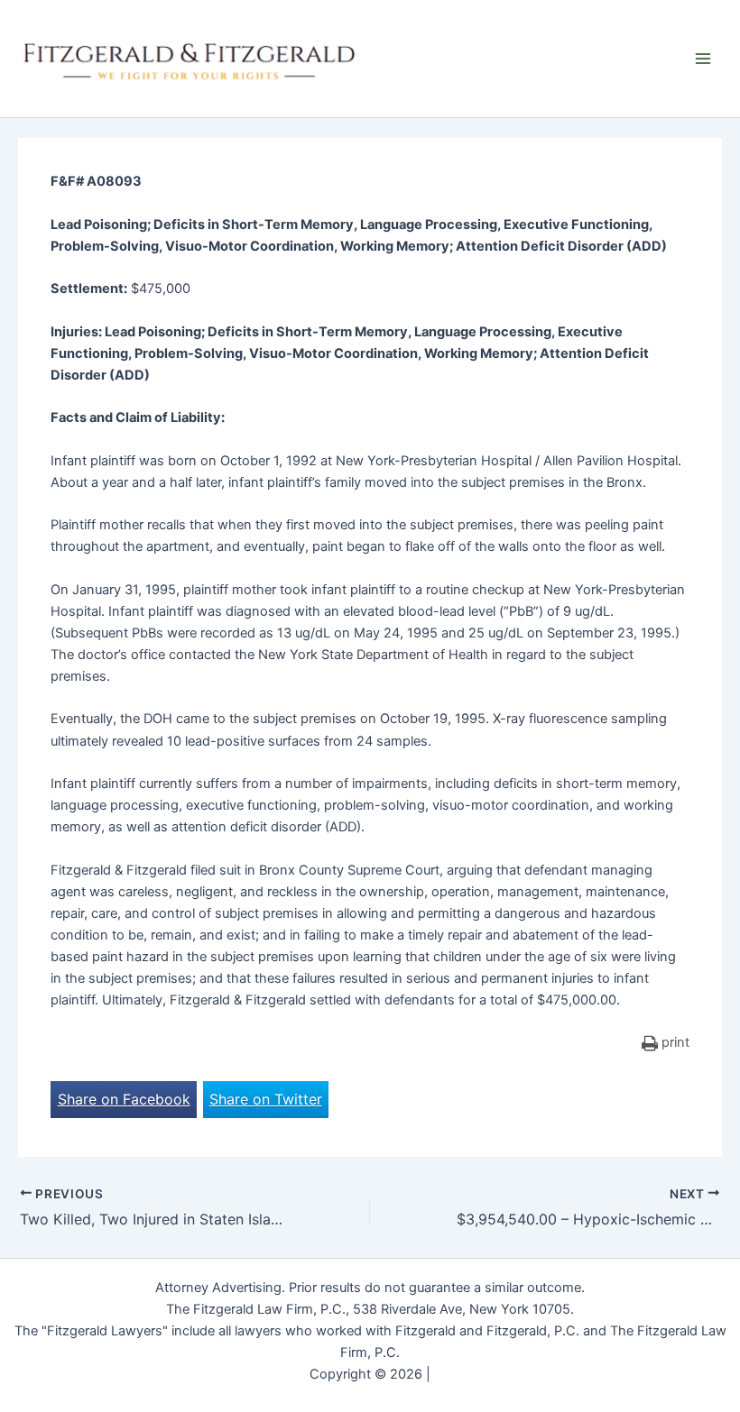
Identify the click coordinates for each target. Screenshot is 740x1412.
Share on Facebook (124, 1099)
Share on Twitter (265, 1099)
